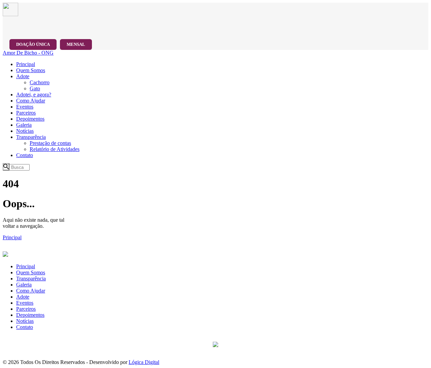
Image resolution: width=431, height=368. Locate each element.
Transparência (31, 278)
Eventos (24, 303)
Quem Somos (30, 272)
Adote (22, 297)
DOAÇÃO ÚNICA (33, 44)
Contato (24, 327)
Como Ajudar (30, 291)
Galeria (24, 284)
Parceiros (26, 309)
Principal (12, 237)
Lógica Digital (144, 362)
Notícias (25, 321)
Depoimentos (30, 315)
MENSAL (76, 44)
